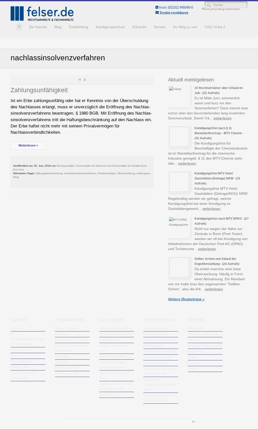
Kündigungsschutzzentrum (115, 328)
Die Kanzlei (38, 27)
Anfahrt (192, 357)
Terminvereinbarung (155, 328)
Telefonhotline (196, 328)
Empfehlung (78, 27)
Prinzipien (16, 355)
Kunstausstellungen (155, 362)
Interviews (61, 334)
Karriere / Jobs (20, 367)
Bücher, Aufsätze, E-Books (71, 339)
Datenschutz (195, 351)
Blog (57, 27)
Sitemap (193, 368)
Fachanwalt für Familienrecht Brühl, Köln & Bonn (159, 384)
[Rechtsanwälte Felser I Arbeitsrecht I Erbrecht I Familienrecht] (42, 20)
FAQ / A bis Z (215, 27)
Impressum (195, 362)
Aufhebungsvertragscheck (115, 334)
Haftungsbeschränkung (48, 173)
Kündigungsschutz (110, 27)
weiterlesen (222, 118)
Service (160, 27)
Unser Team (18, 349)
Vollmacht (193, 339)
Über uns (16, 328)
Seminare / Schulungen (157, 357)
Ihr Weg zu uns (185, 27)
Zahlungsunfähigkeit (39, 89)
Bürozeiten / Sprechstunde (159, 339)
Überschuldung (126, 173)
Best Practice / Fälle (67, 367)
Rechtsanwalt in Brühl (156, 334)
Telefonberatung (153, 345)
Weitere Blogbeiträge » (186, 299)
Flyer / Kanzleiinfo (21, 361)
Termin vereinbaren (173, 12)
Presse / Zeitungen (66, 328)
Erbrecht (139, 27)
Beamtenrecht (107, 394)
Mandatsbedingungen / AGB (205, 345)
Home (17, 26)
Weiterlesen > (28, 145)
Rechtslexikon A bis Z (68, 373)
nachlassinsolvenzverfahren (80, 173)
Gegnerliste (62, 362)
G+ (193, 421)
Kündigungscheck (110, 339)
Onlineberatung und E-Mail (159, 351)
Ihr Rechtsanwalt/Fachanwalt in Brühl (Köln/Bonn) (28, 339)
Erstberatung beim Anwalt (203, 334)
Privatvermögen (107, 173)
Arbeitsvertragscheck (112, 356)
